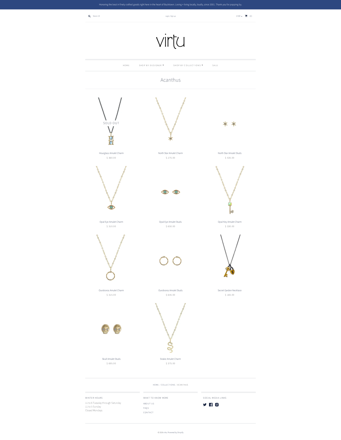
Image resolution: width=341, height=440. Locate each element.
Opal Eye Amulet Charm (111, 222)
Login (167, 16)
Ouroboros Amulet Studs (170, 290)
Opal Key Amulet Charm (230, 222)
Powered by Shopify (175, 432)
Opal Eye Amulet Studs (170, 222)
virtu (165, 432)
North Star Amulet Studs (230, 153)
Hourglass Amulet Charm (111, 153)
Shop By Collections (187, 65)
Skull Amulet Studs (111, 359)
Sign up (173, 16)
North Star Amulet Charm (170, 153)
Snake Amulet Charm (170, 359)
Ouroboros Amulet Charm (111, 290)
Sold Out (111, 123)
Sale (215, 65)
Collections (168, 384)
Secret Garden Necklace (230, 290)
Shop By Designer (151, 65)
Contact (148, 412)
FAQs (146, 408)
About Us (148, 403)
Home (126, 65)
